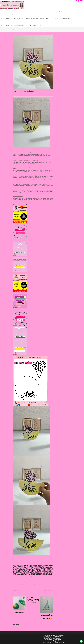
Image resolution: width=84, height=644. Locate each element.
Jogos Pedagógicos (57, 641)
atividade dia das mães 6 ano (27, 569)
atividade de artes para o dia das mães (38, 564)
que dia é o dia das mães (39, 584)
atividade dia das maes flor (49, 575)
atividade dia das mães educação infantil (33, 573)
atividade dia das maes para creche (45, 577)
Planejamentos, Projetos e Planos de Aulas (48, 640)
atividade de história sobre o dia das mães (33, 565)
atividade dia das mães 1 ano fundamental (37, 567)
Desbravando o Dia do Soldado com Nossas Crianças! (19, 611)
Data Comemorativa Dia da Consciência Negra (60, 637)
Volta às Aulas (62, 641)
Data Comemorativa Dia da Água (47, 639)
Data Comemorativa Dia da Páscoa (58, 638)
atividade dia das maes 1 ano (26, 567)
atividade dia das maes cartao (22, 571)
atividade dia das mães (19, 567)
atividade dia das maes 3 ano (29, 568)
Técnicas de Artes (57, 640)
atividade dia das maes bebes (25, 570)
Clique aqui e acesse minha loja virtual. (23, 204)
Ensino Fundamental (55, 642)
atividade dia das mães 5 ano (19, 569)
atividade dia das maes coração (32, 572)
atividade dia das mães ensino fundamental (46, 574)
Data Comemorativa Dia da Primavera (48, 637)
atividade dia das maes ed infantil (21, 573)
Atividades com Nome (64, 640)
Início (43, 634)
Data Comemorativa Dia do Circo (56, 639)
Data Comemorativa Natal (46, 638)
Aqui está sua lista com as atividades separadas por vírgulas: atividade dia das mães (26, 562)
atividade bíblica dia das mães (43, 562)
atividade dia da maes (38, 566)
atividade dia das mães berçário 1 (43, 570)
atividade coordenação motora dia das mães (45, 563)
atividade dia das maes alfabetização (37, 569)
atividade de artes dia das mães (28, 564)
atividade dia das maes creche (41, 572)
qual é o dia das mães (32, 584)
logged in (18, 626)
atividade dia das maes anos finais (48, 569)
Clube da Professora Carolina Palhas (21, 186)
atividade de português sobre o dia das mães (28, 566)
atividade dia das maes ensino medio (18, 575)
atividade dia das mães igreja (28, 576)
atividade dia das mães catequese (31, 571)
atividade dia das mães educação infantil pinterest (22, 574)
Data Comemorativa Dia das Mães (60, 635)
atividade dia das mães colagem (41, 571)
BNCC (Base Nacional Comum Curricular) (48, 641)
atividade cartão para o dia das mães (33, 563)
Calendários (44, 642)
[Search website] (38, 25)
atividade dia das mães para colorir (35, 577)
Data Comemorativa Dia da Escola (63, 641)
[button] (81, 641)
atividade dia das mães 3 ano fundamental (40, 568)
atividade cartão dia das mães (23, 563)
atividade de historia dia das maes (21, 565)
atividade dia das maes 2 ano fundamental (19, 568)
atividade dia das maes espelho (39, 575)
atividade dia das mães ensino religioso (29, 575)
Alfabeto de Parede (61, 642)
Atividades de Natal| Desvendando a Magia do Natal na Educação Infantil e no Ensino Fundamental (46, 616)
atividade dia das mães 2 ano (47, 567)
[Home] (48, 29)
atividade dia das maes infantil (36, 576)
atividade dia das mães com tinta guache (22, 572)
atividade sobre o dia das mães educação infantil (21, 584)
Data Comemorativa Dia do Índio (49, 634)
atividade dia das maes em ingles (35, 574)
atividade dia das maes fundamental (18, 576)
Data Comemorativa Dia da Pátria (47, 637)
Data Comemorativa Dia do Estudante (58, 637)
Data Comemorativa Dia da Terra (47, 635)
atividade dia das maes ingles (45, 576)
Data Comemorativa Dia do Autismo (47, 638)
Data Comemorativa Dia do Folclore (47, 636)
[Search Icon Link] (40, 25)
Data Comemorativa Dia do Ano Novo (56, 638)
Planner (54, 635)
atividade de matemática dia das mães (44, 565)
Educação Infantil (49, 642)
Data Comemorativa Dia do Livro (59, 634)
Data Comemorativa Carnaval (47, 641)
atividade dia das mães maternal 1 (25, 577)
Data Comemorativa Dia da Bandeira (58, 636)
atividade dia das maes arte (17, 570)
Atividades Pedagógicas (55, 641)
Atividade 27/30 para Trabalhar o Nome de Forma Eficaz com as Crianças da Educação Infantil (33, 599)
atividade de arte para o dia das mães (18, 564)
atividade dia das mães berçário (33, 570)
